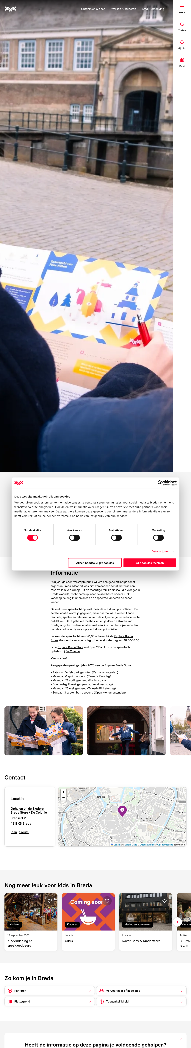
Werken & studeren (123, 9)
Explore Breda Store (70, 647)
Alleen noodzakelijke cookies (95, 562)
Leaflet (116, 844)
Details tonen (160, 551)
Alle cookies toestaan (150, 562)
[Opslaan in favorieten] (49, 901)
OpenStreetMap (165, 844)
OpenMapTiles (147, 844)
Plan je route (20, 832)
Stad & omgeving (153, 9)
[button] (122, 811)
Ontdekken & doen (93, 9)
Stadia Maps (131, 844)
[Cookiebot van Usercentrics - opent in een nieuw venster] (160, 483)
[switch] (74, 538)
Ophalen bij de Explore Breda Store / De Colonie (29, 811)
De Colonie (73, 651)
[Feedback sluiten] (181, 1039)
